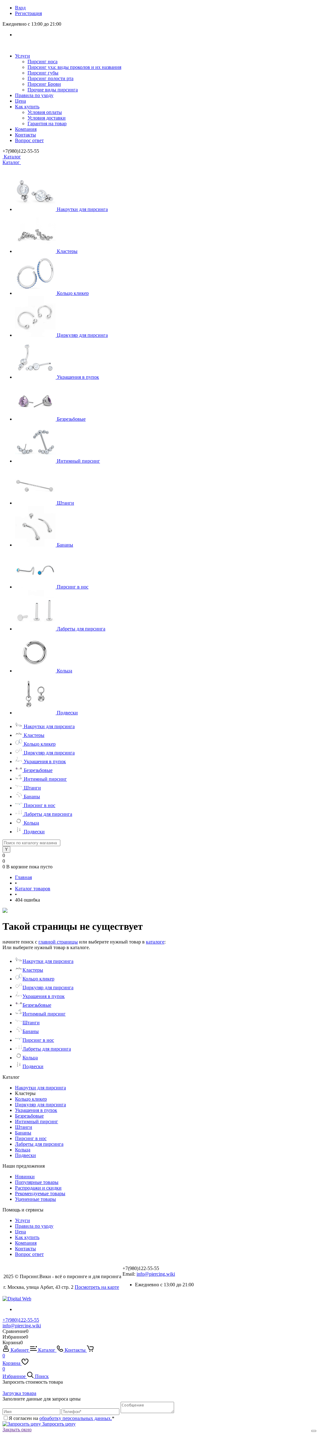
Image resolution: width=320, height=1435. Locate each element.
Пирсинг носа (43, 61)
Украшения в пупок (78, 377)
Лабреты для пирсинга (81, 628)
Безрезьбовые (71, 419)
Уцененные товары (35, 1199)
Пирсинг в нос (72, 586)
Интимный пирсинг (78, 461)
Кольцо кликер (73, 293)
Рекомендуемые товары (40, 1193)
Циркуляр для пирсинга (82, 335)
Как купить (27, 106)
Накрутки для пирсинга (82, 209)
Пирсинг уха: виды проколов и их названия (74, 67)
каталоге (155, 941)
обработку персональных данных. (75, 1418)
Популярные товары (36, 1182)
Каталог (11, 156)
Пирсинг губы (43, 72)
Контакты (25, 134)
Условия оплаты (45, 112)
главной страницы (58, 941)
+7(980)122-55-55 (20, 1320)
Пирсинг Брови (44, 84)
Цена (20, 101)
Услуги (22, 56)
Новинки (25, 1176)
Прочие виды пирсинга (53, 89)
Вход (20, 7)
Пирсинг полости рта (50, 78)
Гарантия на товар (47, 123)
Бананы (65, 545)
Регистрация (28, 13)
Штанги (65, 503)
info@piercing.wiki (156, 1274)
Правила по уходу (34, 95)
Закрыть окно (17, 1429)
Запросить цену (58, 1424)
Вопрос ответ (29, 140)
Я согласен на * (61, 1418)
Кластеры (67, 251)
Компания (26, 129)
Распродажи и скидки (38, 1188)
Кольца (64, 670)
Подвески (67, 712)
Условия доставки (47, 118)
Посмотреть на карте (97, 1287)
